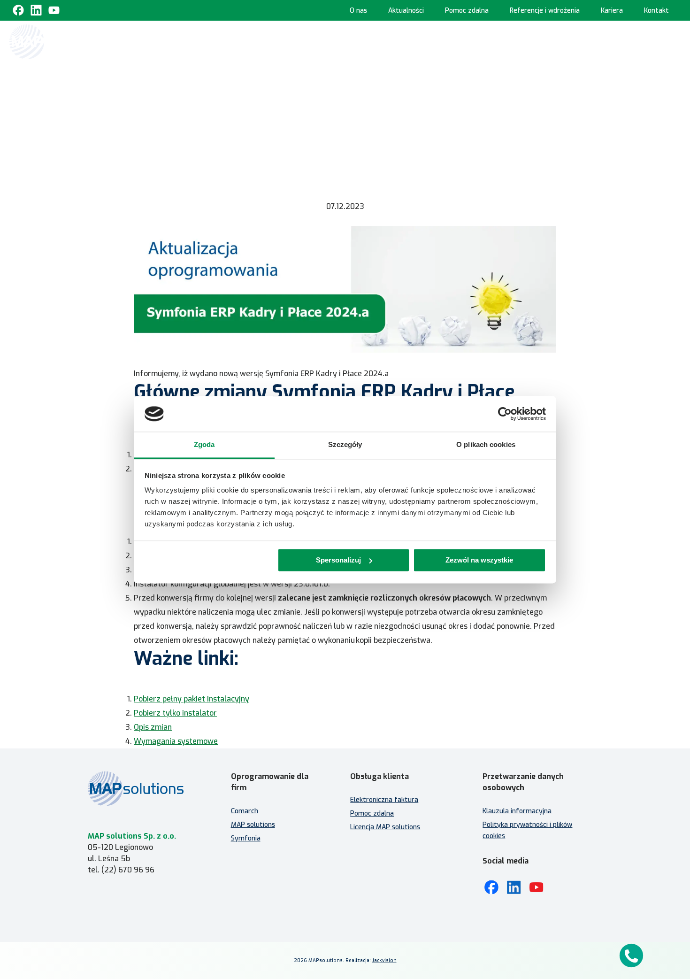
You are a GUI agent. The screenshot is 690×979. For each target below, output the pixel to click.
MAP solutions (253, 824)
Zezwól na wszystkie (479, 560)
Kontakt (656, 10)
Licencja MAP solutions (385, 827)
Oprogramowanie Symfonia (554, 41)
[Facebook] (18, 10)
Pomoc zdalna (467, 10)
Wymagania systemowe (176, 741)
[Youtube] (54, 10)
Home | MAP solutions (193, 41)
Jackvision (384, 960)
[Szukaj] (672, 40)
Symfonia (246, 838)
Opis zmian (153, 727)
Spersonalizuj (338, 560)
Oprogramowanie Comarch (312, 41)
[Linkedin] (36, 10)
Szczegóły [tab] (345, 445)
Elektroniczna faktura (384, 799)
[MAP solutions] (57, 41)
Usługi (631, 41)
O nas (358, 10)
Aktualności (406, 10)
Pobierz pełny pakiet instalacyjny (191, 699)
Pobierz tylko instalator (175, 713)
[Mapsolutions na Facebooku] (491, 887)
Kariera (612, 10)
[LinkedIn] (514, 887)
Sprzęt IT (637, 82)
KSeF (248, 41)
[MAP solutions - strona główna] (145, 788)
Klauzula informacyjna (517, 811)
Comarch (244, 811)
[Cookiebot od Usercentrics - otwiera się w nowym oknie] (505, 414)
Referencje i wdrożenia (545, 10)
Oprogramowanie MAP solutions (433, 41)
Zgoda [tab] (204, 445)
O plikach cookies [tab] (485, 445)
